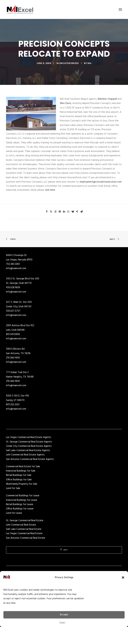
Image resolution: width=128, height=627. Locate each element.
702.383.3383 (13, 264)
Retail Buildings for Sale (18, 475)
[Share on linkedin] (64, 212)
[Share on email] (81, 212)
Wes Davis (65, 103)
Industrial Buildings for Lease (21, 500)
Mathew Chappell (107, 99)
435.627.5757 (13, 311)
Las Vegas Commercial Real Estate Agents (28, 437)
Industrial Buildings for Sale (20, 471)
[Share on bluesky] (73, 212)
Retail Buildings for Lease (19, 504)
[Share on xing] (77, 212)
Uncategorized (69, 63)
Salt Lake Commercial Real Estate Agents (28, 450)
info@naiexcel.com (16, 268)
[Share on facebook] (47, 212)
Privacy (62, 622)
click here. (50, 190)
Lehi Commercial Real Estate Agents (25, 455)
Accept (64, 615)
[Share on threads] (55, 212)
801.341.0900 (13, 334)
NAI (90, 63)
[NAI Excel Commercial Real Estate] (20, 9)
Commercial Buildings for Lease (22, 496)
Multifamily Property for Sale (21, 484)
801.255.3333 (12, 405)
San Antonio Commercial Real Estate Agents (30, 459)
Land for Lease (14, 513)
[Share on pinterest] (60, 212)
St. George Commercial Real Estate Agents (29, 442)
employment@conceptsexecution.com (101, 182)
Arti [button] (66, 550)
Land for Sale (13, 488)
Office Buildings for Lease (20, 509)
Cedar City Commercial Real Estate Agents (29, 446)
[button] (123, 577)
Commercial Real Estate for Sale (23, 467)
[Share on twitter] (51, 212)
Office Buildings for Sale (19, 480)
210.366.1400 (13, 358)
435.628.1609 (13, 287)
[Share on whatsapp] (68, 212)
